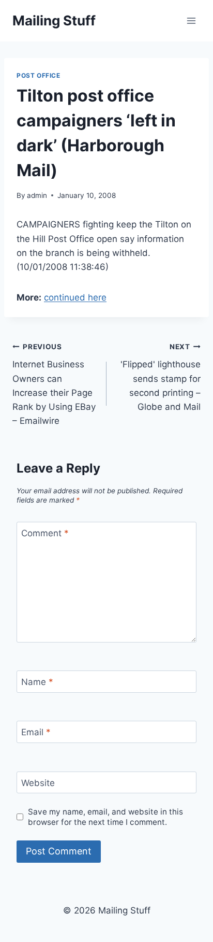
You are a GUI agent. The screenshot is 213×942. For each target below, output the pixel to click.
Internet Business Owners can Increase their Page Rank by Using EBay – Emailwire (54, 384)
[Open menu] (191, 20)
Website (38, 783)
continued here (75, 297)
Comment (45, 533)
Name (37, 682)
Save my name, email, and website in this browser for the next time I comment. (105, 817)
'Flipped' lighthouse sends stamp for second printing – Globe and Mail (160, 377)
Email (36, 732)
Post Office (38, 75)
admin (37, 195)
